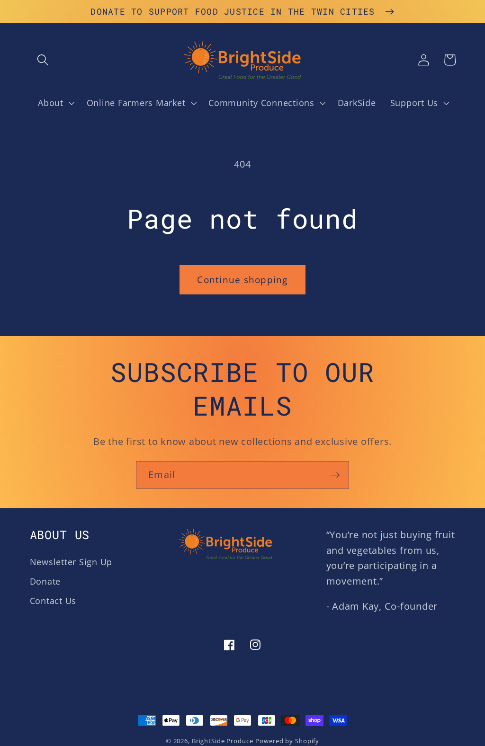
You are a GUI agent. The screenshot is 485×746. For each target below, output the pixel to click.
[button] (43, 60)
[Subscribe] (336, 474)
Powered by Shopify (287, 741)
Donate (45, 581)
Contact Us (53, 600)
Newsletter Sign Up (71, 562)
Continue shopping (242, 279)
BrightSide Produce (222, 741)
